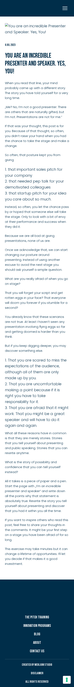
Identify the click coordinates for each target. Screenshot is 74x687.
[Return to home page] (25, 8)
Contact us (37, 651)
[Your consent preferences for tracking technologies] (67, 680)
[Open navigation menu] (65, 8)
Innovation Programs (37, 626)
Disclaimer (37, 673)
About (37, 642)
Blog (37, 634)
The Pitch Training (37, 617)
